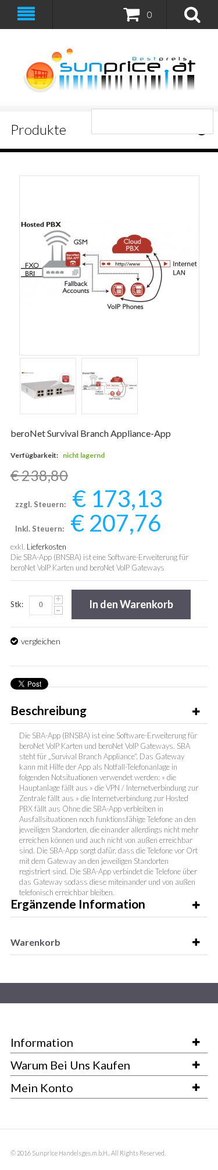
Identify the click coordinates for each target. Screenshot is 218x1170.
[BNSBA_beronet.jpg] (48, 386)
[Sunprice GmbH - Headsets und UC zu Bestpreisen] (109, 70)
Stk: (16, 604)
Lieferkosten (46, 546)
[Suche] (200, 121)
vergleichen (40, 641)
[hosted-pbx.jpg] (109, 386)
